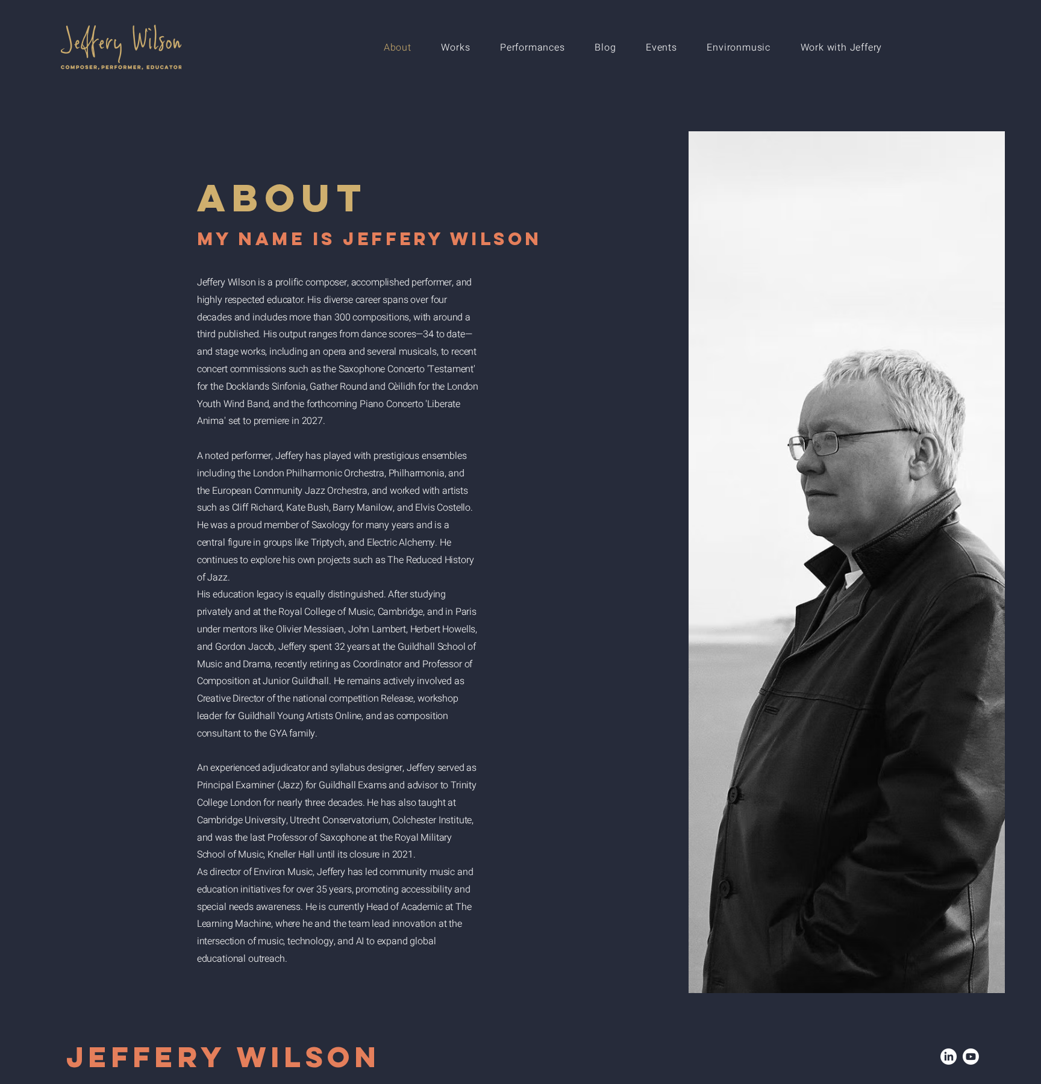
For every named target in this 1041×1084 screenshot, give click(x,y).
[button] (456, 47)
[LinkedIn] (948, 1056)
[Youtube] (971, 1056)
